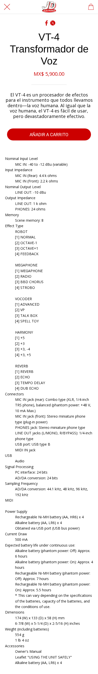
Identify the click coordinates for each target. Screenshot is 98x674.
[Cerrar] (7, 7)
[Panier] (91, 7)
